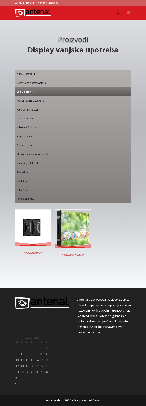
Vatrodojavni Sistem (28, 109)
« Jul (17, 383)
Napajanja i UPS (25, 163)
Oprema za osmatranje (29, 82)
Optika (20, 181)
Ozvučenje (22, 145)
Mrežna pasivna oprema (30, 154)
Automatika (23, 136)
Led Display (23, 91)
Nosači (20, 189)
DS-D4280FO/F (33, 253)
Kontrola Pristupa (26, 118)
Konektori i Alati (25, 198)
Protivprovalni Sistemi (28, 100)
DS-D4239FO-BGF (73, 255)
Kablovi (20, 172)
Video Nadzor (24, 74)
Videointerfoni (24, 127)
